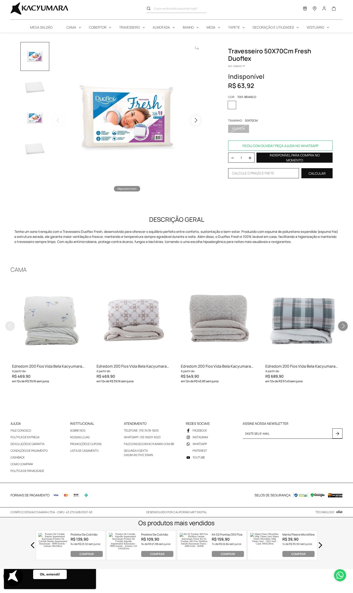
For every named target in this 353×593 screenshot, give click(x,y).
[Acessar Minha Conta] (324, 10)
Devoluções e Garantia (27, 444)
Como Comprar (22, 464)
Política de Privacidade (27, 471)
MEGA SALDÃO (41, 27)
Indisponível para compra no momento (295, 157)
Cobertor (97, 27)
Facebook (200, 430)
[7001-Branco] (232, 105)
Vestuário (315, 27)
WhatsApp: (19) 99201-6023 (142, 437)
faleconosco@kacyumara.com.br (149, 444)
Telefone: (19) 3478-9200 (141, 430)
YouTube (199, 457)
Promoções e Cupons (86, 444)
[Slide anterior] (10, 326)
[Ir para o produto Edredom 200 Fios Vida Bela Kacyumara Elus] (218, 320)
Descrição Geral (176, 219)
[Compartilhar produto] (197, 48)
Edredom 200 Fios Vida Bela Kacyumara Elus (216, 366)
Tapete (234, 27)
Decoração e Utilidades (273, 27)
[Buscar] (150, 8)
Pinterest (200, 451)
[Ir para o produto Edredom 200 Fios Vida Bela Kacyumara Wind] (50, 320)
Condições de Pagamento (29, 451)
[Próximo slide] (343, 326)
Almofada (161, 27)
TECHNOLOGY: (325, 512)
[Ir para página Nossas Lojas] (314, 9)
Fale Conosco (21, 430)
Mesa (211, 27)
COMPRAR (86, 554)
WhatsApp (200, 444)
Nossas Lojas (80, 437)
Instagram (200, 437)
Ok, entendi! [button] (50, 574)
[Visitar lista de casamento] (305, 9)
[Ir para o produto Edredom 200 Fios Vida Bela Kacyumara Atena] (134, 320)
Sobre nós (77, 430)
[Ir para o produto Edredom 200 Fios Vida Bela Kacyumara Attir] (303, 320)
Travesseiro (129, 27)
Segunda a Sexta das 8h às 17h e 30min (138, 453)
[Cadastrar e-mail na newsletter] (337, 433)
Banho (188, 27)
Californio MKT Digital (190, 512)
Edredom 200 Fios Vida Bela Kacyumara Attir (300, 366)
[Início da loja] (39, 8)
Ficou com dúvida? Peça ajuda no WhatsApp (280, 145)
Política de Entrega (25, 437)
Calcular (317, 173)
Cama (71, 27)
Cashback (18, 457)
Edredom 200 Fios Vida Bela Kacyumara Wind (47, 366)
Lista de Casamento (84, 451)
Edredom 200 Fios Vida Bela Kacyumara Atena (132, 366)
